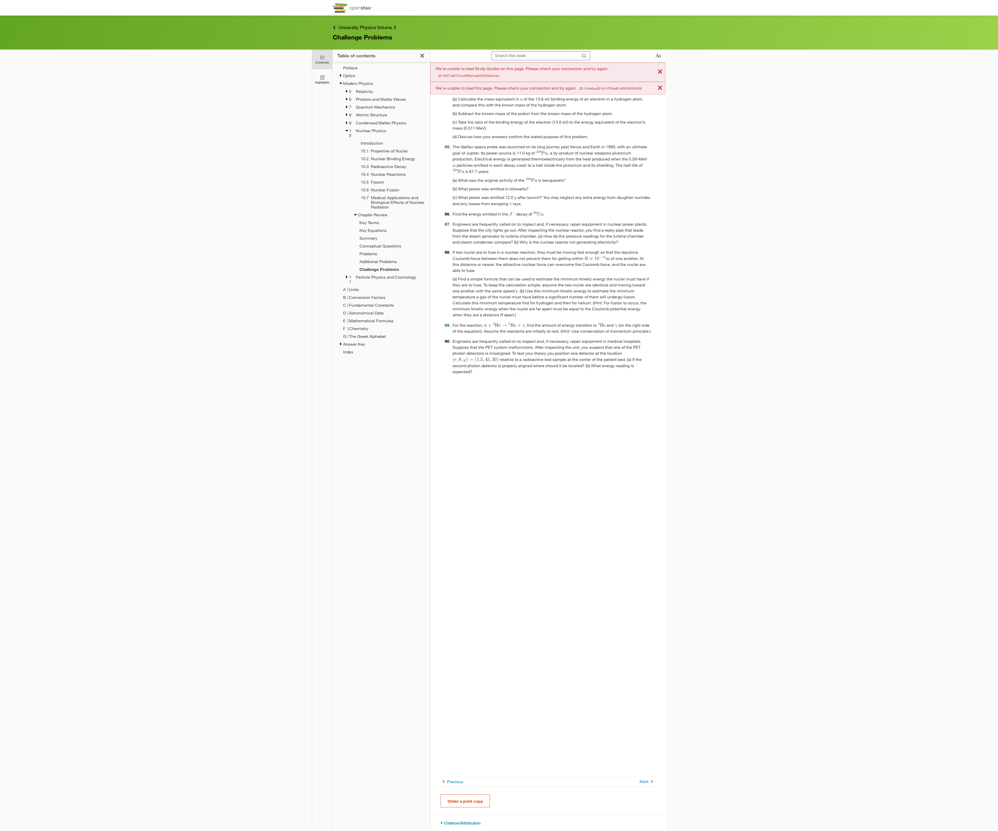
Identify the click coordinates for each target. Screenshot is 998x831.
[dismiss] (660, 72)
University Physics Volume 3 (367, 27)
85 (447, 146)
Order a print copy (465, 801)
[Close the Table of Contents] (422, 55)
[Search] (584, 56)
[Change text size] (658, 55)
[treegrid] (381, 209)
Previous (455, 781)
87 (447, 224)
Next (644, 781)
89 (447, 325)
